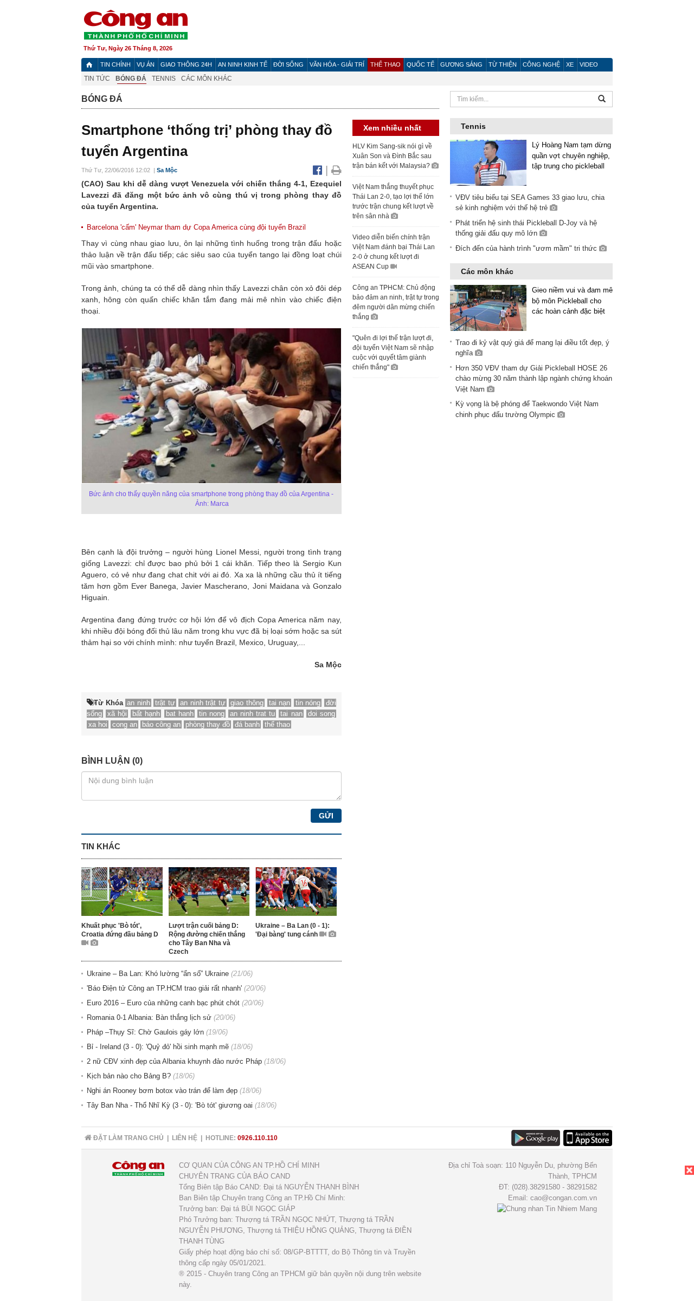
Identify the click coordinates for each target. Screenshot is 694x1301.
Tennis (164, 78)
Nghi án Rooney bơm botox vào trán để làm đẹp (162, 1091)
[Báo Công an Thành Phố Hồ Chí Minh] (89, 64)
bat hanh (180, 714)
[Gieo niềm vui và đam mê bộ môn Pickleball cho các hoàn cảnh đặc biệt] (488, 307)
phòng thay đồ (207, 724)
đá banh (247, 724)
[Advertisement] (612, 1233)
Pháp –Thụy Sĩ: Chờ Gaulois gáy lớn (145, 1032)
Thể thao (385, 64)
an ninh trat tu (252, 714)
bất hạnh (146, 714)
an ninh (138, 703)
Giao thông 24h (186, 64)
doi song (321, 714)
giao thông (247, 703)
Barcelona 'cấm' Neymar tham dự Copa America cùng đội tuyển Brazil (196, 227)
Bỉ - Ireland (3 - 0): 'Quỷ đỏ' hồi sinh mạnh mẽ (158, 1047)
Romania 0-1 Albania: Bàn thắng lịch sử (149, 1017)
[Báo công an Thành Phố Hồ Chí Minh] (135, 24)
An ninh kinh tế (242, 64)
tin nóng (308, 703)
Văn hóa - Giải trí (337, 64)
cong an (124, 724)
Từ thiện (503, 64)
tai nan (291, 714)
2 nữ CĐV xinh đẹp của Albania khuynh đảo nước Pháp (174, 1061)
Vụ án (146, 64)
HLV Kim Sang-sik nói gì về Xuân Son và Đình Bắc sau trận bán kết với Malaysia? (392, 156)
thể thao (277, 724)
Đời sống (288, 64)
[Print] (336, 170)
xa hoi (97, 724)
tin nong (211, 714)
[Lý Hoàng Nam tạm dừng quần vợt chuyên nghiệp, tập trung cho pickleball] (488, 162)
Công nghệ (541, 64)
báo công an (161, 724)
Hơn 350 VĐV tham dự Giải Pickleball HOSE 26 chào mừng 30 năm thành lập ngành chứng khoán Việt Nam (533, 378)
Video (589, 64)
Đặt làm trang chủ (128, 1138)
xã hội (117, 714)
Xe (570, 64)
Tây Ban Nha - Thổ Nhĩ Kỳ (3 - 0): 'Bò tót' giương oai (170, 1105)
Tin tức (97, 78)
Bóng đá (130, 78)
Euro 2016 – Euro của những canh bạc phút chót (163, 1003)
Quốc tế (420, 64)
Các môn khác (206, 78)
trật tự (165, 703)
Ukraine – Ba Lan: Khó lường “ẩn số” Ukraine (158, 974)
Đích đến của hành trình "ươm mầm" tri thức (527, 248)
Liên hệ (184, 1138)
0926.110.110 (257, 1138)
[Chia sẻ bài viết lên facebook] (319, 170)
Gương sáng (461, 64)
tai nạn (280, 703)
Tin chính (115, 64)
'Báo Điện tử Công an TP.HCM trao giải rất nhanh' (164, 988)
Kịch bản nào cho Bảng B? (129, 1076)
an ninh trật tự (203, 703)
